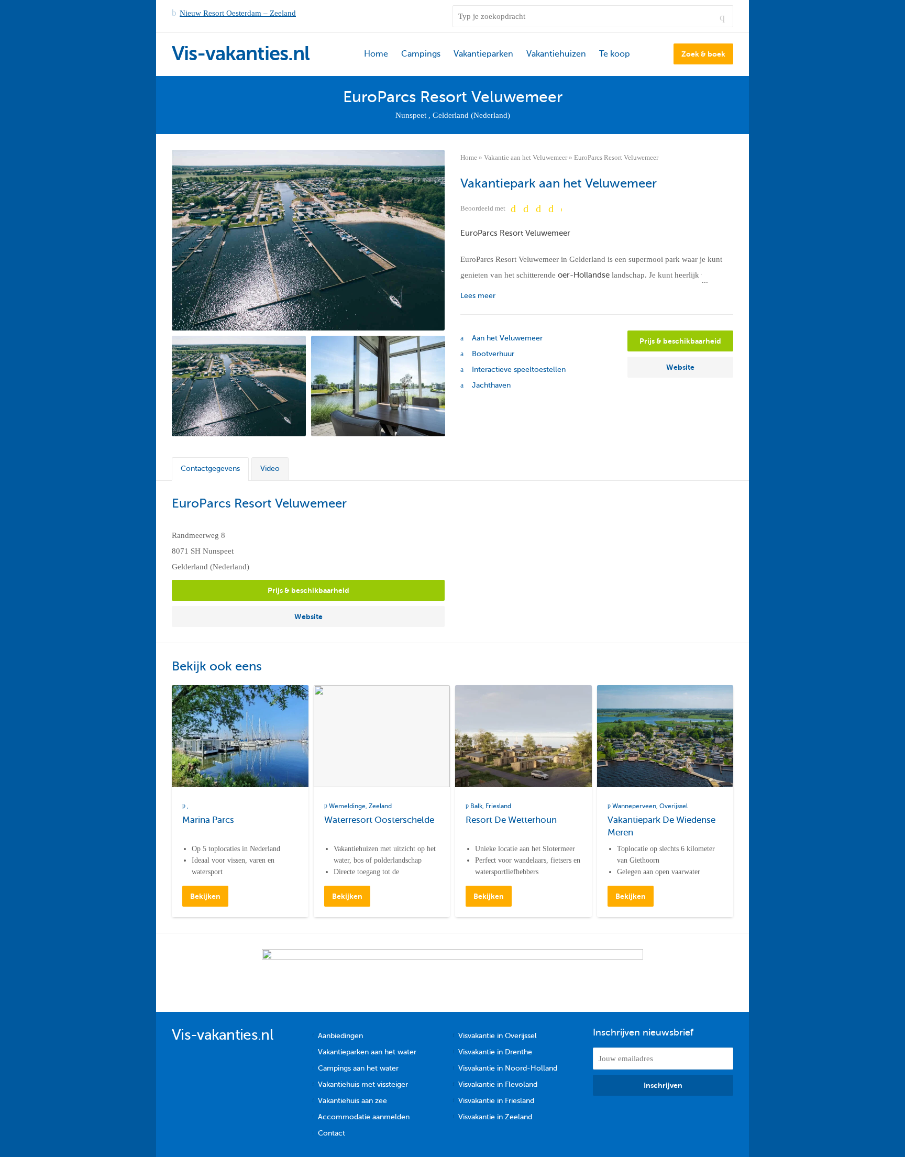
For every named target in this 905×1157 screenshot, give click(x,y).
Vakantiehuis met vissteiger (363, 1084)
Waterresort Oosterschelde (379, 820)
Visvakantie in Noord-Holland (507, 1068)
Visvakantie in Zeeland (495, 1117)
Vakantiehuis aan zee (352, 1101)
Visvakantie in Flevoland (497, 1084)
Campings (420, 54)
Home (376, 54)
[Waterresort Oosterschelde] (382, 736)
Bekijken (205, 896)
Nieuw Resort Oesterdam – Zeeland (238, 13)
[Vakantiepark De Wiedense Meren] (665, 736)
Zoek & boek (703, 54)
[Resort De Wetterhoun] (523, 736)
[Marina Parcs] (240, 736)
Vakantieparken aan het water (367, 1052)
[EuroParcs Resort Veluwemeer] (308, 240)
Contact (331, 1133)
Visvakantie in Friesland (496, 1101)
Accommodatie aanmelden (364, 1117)
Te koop (614, 54)
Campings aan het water (358, 1068)
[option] (238, 386)
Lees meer (477, 296)
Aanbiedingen (340, 1036)
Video (270, 468)
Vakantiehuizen (556, 54)
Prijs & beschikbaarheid (680, 341)
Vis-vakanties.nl (241, 53)
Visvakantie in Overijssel (497, 1036)
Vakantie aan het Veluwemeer (525, 157)
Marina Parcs (208, 820)
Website (680, 367)
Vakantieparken (483, 54)
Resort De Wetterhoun (511, 820)
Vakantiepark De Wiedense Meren (661, 826)
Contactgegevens (210, 468)
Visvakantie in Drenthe (495, 1052)
